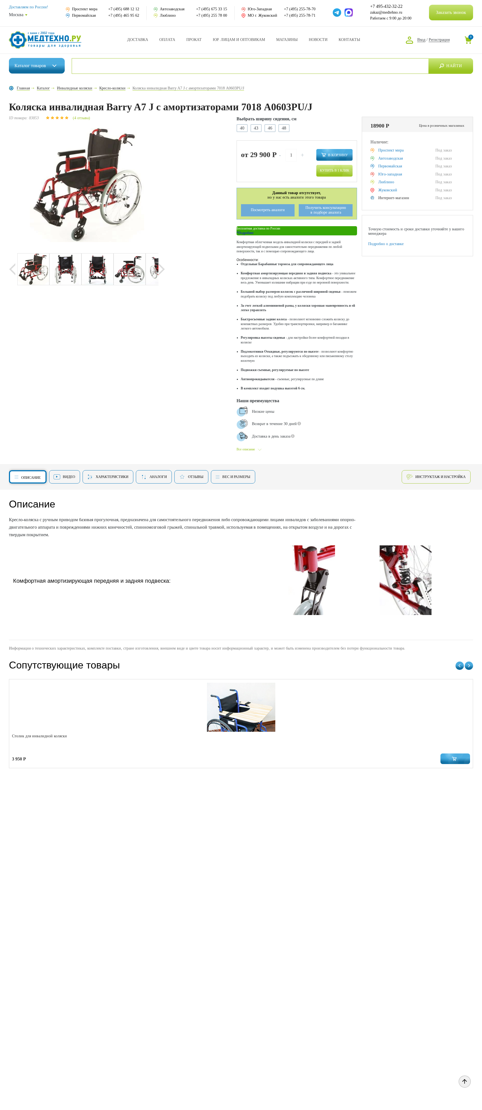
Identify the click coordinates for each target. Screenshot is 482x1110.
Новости (318, 40)
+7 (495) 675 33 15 (211, 9)
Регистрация (439, 40)
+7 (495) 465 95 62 (123, 15)
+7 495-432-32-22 (386, 6)
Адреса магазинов (287, 40)
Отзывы (195, 477)
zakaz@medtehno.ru (386, 12)
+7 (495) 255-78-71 (299, 15)
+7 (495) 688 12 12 (123, 9)
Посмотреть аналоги (268, 210)
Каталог (30, 65)
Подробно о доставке (386, 244)
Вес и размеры (236, 477)
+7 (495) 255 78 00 (211, 15)
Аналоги (158, 477)
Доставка (137, 40)
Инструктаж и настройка (440, 477)
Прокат (194, 40)
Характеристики (112, 477)
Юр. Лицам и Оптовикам (239, 40)
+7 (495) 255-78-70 (299, 9)
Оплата (167, 40)
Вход (421, 40)
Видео (69, 477)
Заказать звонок (451, 12)
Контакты (349, 40)
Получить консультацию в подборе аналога (325, 210)
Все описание (246, 449)
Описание (31, 477)
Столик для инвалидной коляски (39, 736)
